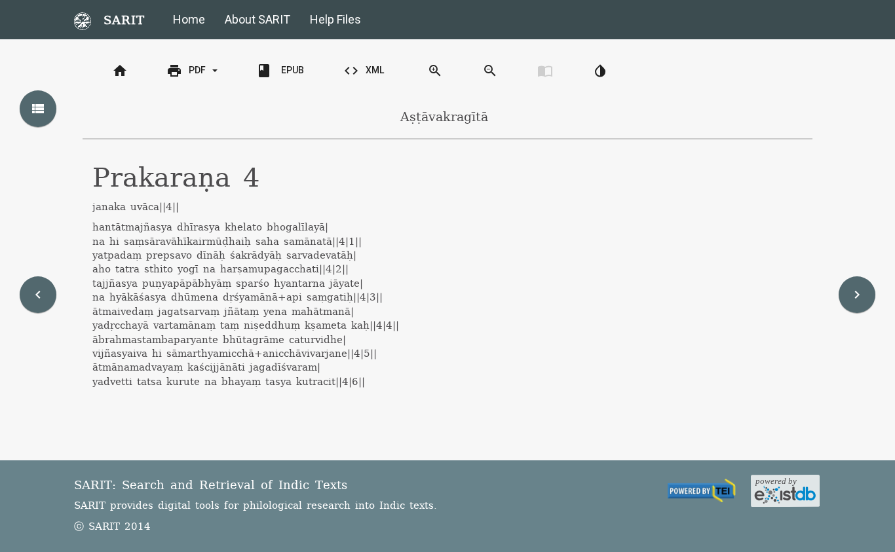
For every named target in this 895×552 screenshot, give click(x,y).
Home (189, 19)
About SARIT (257, 19)
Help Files (335, 19)
